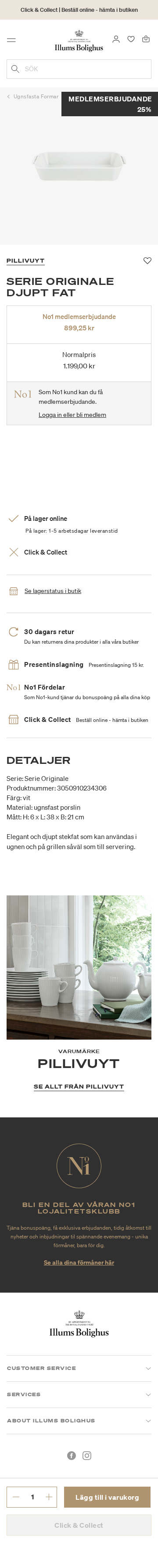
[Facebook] (71, 1455)
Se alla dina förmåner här (79, 1262)
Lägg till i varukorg (107, 1497)
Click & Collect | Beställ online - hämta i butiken (79, 10)
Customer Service (41, 1368)
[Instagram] (87, 1455)
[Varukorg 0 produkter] (146, 38)
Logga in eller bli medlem (72, 415)
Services (24, 1394)
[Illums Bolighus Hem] (79, 40)
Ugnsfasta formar (36, 96)
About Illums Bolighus (51, 1420)
